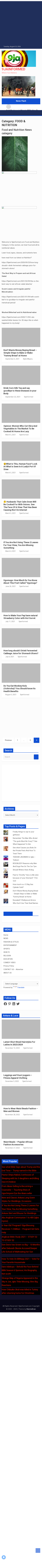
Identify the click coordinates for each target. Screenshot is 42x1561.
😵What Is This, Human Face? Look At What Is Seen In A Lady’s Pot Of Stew (20, 467)
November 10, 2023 (12, 1048)
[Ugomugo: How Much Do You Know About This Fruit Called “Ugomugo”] (21, 567)
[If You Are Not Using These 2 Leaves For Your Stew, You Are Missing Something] (21, 529)
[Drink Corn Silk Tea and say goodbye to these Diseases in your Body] (21, 375)
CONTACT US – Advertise (13, 969)
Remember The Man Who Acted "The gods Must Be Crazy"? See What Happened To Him (25, 841)
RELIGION (7, 956)
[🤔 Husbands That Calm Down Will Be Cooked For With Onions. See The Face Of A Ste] (21, 489)
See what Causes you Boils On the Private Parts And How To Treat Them (24, 851)
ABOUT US (8, 973)
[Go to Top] (38, 1550)
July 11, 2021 (10, 621)
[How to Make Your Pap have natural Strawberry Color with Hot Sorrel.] (21, 602)
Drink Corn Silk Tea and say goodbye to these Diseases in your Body (20, 391)
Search (36, 756)
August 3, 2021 (10, 695)
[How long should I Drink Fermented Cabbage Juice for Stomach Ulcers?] (21, 637)
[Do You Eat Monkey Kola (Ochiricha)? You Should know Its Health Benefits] (21, 673)
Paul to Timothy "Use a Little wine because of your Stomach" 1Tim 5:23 (25, 878)
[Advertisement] (21, 22)
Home (6, 935)
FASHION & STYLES (11, 942)
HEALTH (7, 952)
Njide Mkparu (28, 359)
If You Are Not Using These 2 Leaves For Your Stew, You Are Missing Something (21, 545)
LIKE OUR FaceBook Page (18, 913)
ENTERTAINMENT (10, 945)
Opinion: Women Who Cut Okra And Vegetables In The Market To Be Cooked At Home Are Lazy (20, 429)
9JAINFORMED (13, 69)
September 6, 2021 (12, 359)
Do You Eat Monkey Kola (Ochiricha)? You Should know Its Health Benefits (19, 688)
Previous (8, 740)
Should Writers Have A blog (23, 870)
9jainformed (28, 397)
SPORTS (7, 949)
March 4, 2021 (10, 551)
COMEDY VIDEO (10, 962)
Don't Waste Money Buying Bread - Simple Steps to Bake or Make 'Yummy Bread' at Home (25, 894)
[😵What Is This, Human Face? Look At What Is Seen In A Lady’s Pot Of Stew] (21, 451)
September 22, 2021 (12, 397)
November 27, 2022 (12, 1148)
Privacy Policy (9, 966)
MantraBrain (31, 1309)
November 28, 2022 (12, 1115)
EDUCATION (8, 959)
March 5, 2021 (10, 435)
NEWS (6, 938)
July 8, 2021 (9, 657)
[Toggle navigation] (5, 112)
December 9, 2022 (12, 1081)
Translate (20, 987)
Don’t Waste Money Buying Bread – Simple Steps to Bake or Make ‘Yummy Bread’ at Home (20, 353)
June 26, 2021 (10, 586)
